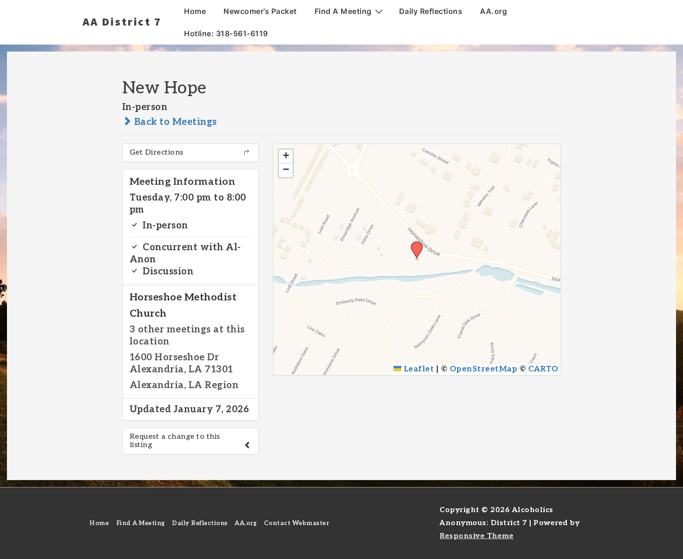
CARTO (543, 369)
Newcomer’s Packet (260, 11)
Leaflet (417, 369)
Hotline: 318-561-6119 (226, 33)
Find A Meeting (343, 11)
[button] (413, 244)
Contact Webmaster (296, 523)
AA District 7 (122, 21)
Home (195, 11)
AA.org (493, 11)
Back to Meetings (174, 122)
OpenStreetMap (484, 369)
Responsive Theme (476, 536)
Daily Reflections (431, 11)
